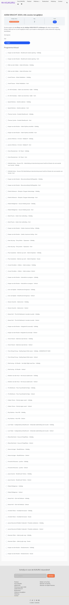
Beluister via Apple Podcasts (47, 585)
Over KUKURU (18, 583)
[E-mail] (38, 600)
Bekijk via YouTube (45, 582)
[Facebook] (30, 600)
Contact (16, 595)
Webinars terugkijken (19, 592)
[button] (39, 1)
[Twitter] (32, 600)
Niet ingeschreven (14, 21)
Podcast (16, 582)
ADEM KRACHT (18, 588)
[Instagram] (34, 600)
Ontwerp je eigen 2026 (20, 587)
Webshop (16, 594)
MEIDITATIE (17, 585)
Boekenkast (17, 590)
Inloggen (8, 42)
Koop (55, 21)
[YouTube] (36, 600)
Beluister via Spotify (45, 583)
